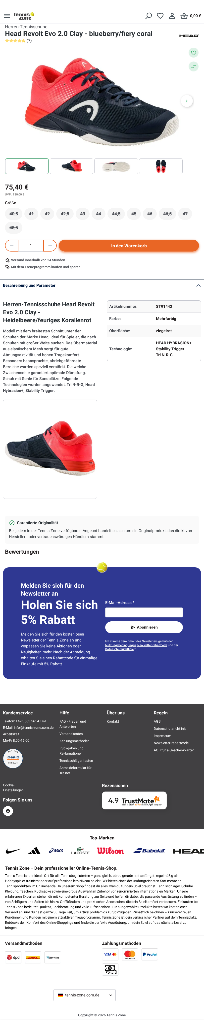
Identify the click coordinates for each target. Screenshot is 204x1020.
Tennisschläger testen (76, 761)
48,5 (15, 229)
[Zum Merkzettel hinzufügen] (194, 53)
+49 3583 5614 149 (31, 721)
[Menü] (7, 16)
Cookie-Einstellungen (8, 787)
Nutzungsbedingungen (120, 645)
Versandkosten (71, 734)
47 (187, 215)
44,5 (118, 215)
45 (136, 215)
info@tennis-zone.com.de (33, 728)
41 (33, 215)
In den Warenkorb (129, 245)
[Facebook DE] (8, 811)
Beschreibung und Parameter (29, 285)
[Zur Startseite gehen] (24, 16)
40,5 (15, 215)
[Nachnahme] (110, 969)
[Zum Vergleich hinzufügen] (194, 66)
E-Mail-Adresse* (119, 602)
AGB (157, 721)
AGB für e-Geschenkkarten (174, 750)
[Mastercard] (130, 954)
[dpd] (13, 957)
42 (49, 215)
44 (100, 215)
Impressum (162, 736)
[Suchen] (148, 16)
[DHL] (33, 957)
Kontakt (113, 721)
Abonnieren (147, 627)
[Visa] (110, 954)
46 (152, 215)
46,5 (169, 215)
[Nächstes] (187, 101)
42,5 (67, 215)
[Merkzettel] (160, 16)
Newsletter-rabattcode (152, 645)
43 (85, 215)
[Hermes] (53, 957)
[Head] (189, 35)
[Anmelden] (172, 16)
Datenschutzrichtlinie (119, 649)
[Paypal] (150, 954)
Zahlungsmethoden (74, 741)
